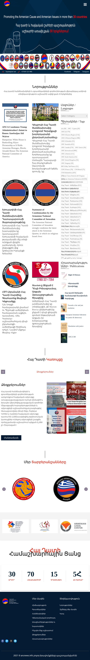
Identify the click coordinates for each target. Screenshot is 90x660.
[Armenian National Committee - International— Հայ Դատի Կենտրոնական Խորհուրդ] (11, 4)
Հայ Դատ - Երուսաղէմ (71, 204)
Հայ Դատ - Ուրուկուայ (71, 239)
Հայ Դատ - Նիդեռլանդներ (73, 232)
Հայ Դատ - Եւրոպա (71, 207)
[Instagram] (11, 640)
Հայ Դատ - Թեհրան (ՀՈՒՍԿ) (73, 210)
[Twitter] (6, 640)
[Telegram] (15, 640)
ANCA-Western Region (70, 138)
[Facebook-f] (2, 640)
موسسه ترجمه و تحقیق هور (71, 258)
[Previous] (4, 489)
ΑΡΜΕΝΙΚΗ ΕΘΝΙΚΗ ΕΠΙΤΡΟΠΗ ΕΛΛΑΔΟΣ (72, 182)
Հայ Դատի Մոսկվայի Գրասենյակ (69, 254)
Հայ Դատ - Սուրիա (70, 245)
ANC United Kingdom (69, 160)
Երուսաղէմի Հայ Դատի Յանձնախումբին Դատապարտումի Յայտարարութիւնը (13, 216)
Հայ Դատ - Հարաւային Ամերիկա (70, 226)
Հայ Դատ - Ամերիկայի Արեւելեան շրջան (70, 188)
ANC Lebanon (67, 154)
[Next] (86, 489)
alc (63, 128)
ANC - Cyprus (74, 128)
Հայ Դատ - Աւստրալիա (72, 198)
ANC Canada (67, 147)
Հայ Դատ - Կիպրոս (70, 220)
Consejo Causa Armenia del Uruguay (73, 176)
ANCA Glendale (67, 141)
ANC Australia (67, 144)
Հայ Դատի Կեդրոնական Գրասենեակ (71, 251)
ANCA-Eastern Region (70, 135)
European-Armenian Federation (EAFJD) (74, 179)
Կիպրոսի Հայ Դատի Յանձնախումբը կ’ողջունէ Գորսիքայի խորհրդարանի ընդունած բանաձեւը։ (45, 131)
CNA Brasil (80, 169)
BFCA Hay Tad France (69, 166)
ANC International (69, 150)
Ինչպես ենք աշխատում (19, 384)
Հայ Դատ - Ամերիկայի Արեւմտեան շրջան (70, 191)
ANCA (65, 132)
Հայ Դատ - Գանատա (71, 201)
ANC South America (69, 157)
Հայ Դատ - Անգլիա (70, 195)
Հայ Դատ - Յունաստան (72, 229)
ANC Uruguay (67, 163)
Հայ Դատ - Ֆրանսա (70, 248)
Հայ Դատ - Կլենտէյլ (70, 223)
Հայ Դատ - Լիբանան (71, 214)
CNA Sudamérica (68, 173)
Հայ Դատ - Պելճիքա (70, 242)
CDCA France (67, 169)
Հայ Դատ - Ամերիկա (71, 185)
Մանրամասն (11, 429)
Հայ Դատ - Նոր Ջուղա (71, 236)
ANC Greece (80, 147)
